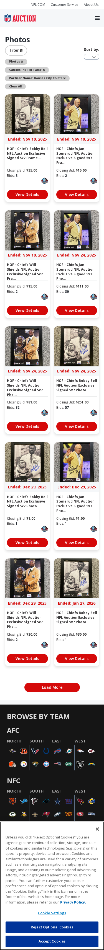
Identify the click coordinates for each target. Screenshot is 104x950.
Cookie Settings (52, 912)
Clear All (15, 86)
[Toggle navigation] (97, 18)
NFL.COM (38, 4)
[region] (52, 885)
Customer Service (64, 4)
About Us (91, 4)
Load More (52, 687)
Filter (15, 50)
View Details (27, 194)
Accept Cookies (52, 941)
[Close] (97, 829)
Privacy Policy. (73, 902)
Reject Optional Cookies (52, 927)
